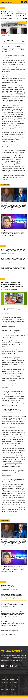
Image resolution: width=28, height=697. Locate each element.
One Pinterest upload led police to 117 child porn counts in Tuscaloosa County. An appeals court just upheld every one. (12, 232)
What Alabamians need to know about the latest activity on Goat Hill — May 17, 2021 (13, 250)
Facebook (26, 18)
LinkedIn (24, 18)
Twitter (22, 18)
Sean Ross (4, 18)
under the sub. (6, 125)
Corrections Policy (14, 679)
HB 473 (18, 163)
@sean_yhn (5, 179)
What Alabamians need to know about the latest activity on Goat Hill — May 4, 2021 (13, 259)
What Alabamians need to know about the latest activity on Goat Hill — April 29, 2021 (13, 267)
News (2, 8)
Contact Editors (5, 686)
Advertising (13, 686)
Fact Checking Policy (6, 682)
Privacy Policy (4, 679)
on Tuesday (19, 93)
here (3, 146)
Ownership (15, 682)
